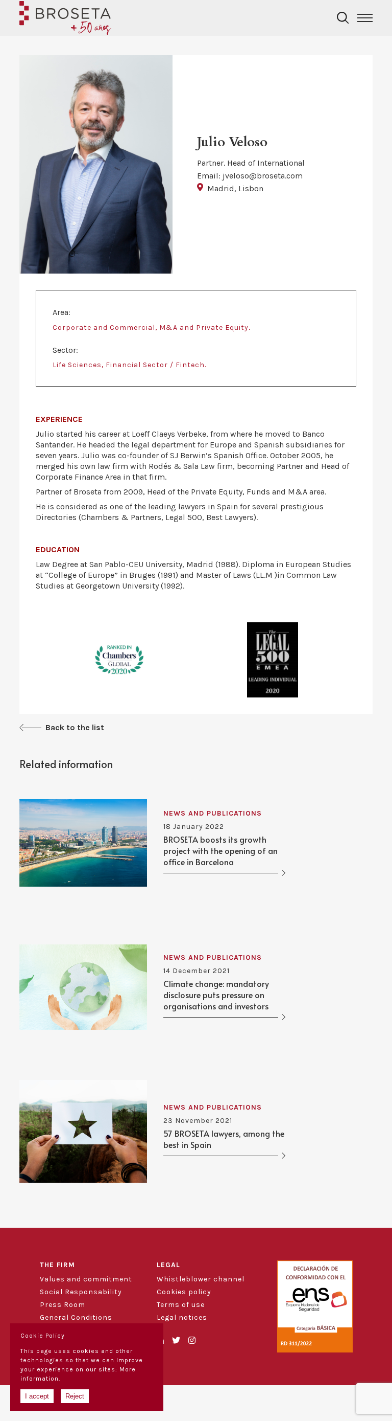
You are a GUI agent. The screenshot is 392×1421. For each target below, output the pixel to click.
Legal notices (182, 1317)
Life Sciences (77, 364)
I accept (37, 1396)
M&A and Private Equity (204, 327)
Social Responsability (81, 1292)
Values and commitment (86, 1279)
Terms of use (181, 1304)
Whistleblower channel (200, 1279)
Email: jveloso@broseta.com (250, 176)
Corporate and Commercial (104, 327)
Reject (74, 1396)
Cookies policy (184, 1292)
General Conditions (76, 1317)
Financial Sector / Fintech (155, 364)
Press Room (62, 1304)
